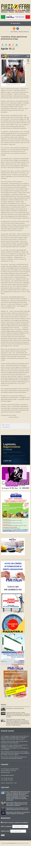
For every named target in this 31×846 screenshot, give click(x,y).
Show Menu (16, 23)
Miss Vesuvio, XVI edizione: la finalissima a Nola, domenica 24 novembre (18, 812)
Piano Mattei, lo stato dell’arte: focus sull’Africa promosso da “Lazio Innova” (17, 808)
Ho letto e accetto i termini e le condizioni (15, 822)
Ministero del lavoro (24, 31)
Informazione (6, 427)
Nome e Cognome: (6, 826)
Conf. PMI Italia (14, 31)
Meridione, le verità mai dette (15, 708)
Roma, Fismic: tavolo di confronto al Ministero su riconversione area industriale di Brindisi (14, 757)
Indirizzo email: (5, 831)
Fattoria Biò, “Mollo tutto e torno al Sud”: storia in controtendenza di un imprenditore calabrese (17, 804)
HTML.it (3, 54)
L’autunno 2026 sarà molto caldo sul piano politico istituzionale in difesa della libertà (14, 742)
